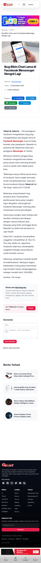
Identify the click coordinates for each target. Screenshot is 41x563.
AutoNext (17, 505)
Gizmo (17, 493)
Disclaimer (26, 539)
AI (2, 493)
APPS (12, 30)
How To (17, 499)
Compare (30, 499)
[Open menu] (24, 4)
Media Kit (18, 539)
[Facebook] (7, 483)
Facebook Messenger (13, 141)
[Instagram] (11, 483)
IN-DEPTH (5, 499)
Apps (16, 508)
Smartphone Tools (33, 493)
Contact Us (11, 539)
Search (30, 505)
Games (17, 511)
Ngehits (17, 502)
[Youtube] (20, 483)
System (30, 4)
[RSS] (24, 483)
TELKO (4, 496)
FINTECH (4, 505)
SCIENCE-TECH (6, 508)
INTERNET (5, 511)
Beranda (5, 30)
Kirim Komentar (10, 341)
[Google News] (3, 483)
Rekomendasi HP (33, 496)
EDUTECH (5, 502)
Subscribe (20, 529)
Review (17, 496)
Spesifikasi (31, 502)
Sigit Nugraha (16, 81)
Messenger (18, 151)
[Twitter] (16, 483)
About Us (4, 539)
